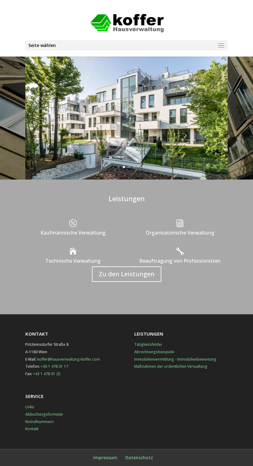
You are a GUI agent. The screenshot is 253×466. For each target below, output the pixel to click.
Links (29, 406)
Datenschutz (139, 457)
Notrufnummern (39, 421)
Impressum (105, 457)
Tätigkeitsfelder (148, 344)
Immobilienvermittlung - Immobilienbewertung (175, 359)
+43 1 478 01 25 (46, 373)
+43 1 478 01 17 (54, 366)
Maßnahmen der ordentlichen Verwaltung (170, 366)
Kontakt (32, 428)
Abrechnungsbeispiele (154, 351)
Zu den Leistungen (127, 274)
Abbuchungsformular (44, 414)
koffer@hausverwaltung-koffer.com (68, 359)
